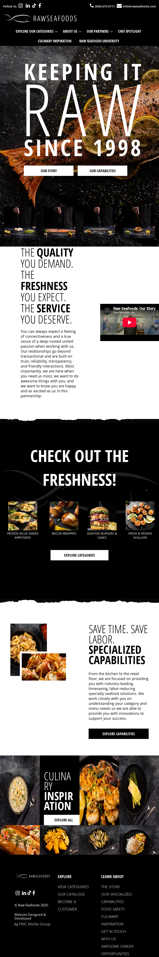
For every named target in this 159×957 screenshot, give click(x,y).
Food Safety (113, 909)
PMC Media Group (35, 923)
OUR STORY (49, 170)
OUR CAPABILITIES (103, 170)
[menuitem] (35, 31)
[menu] (79, 36)
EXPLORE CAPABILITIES (118, 733)
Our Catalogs (71, 894)
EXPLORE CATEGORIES (79, 555)
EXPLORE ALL (63, 819)
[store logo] (41, 18)
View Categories (73, 886)
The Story (110, 886)
